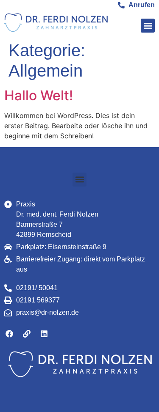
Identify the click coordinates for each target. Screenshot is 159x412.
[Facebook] (9, 333)
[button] (148, 26)
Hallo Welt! (38, 95)
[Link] (26, 333)
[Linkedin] (44, 333)
